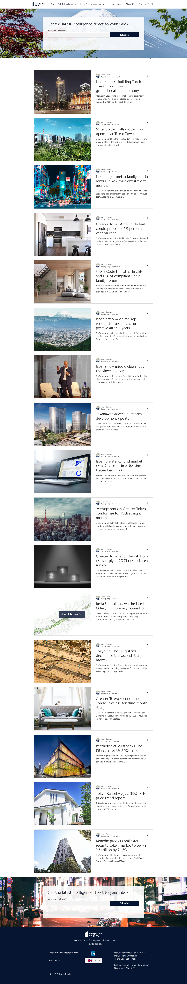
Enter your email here (56, 30)
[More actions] (148, 75)
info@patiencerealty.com (66, 953)
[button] (150, 59)
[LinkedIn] (93, 953)
